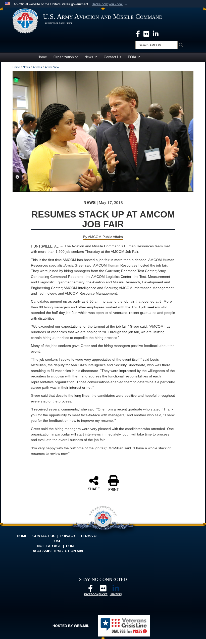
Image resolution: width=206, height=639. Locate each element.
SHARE (94, 488)
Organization (64, 56)
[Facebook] (138, 33)
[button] (110, 4)
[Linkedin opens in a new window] (156, 33)
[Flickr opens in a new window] (146, 33)
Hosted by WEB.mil (71, 626)
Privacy (67, 536)
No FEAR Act (49, 546)
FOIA (132, 56)
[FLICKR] (103, 590)
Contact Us (112, 56)
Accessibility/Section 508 (58, 551)
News (88, 56)
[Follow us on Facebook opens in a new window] (90, 590)
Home (42, 56)
